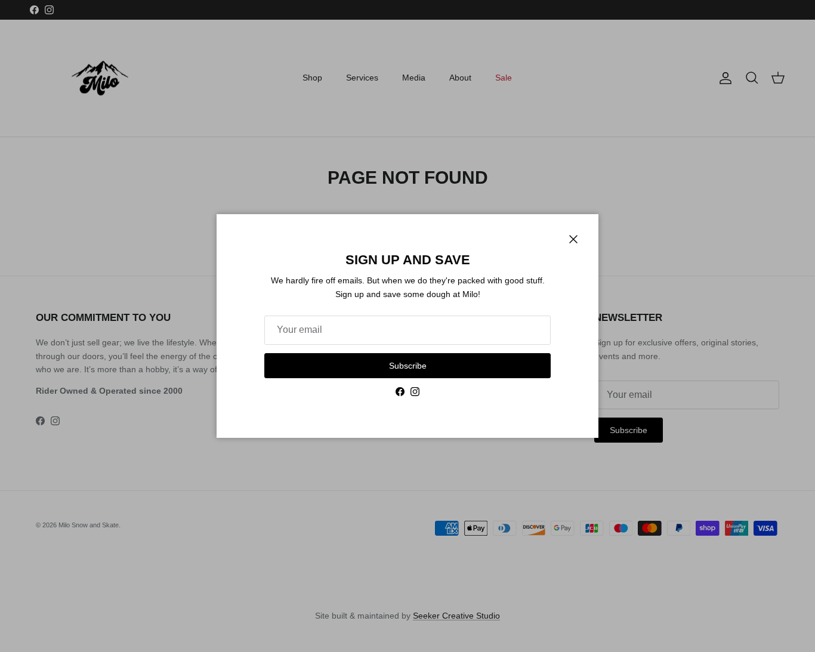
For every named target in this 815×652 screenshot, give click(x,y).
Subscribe (408, 365)
